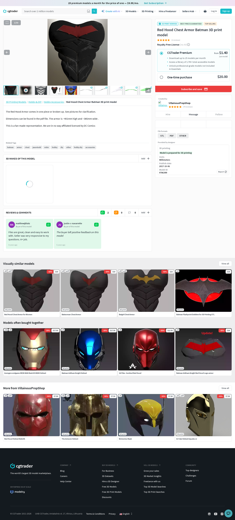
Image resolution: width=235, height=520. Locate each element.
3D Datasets (107, 476)
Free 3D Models (109, 486)
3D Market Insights (152, 476)
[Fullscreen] (7, 22)
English (124, 514)
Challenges (191, 475)
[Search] (94, 11)
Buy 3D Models (108, 465)
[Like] (168, 124)
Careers (63, 476)
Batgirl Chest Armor (127, 314)
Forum (189, 480)
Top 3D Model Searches (155, 486)
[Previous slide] (7, 52)
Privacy (112, 513)
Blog (62, 470)
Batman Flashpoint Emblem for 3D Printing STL (195, 314)
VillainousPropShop (179, 103)
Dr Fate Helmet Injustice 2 (186, 439)
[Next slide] (148, 52)
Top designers (192, 470)
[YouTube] (216, 514)
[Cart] (205, 11)
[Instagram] (222, 514)
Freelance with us (152, 481)
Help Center (65, 481)
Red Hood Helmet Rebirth (14, 439)
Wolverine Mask (125, 439)
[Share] (219, 124)
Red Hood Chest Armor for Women (18, 314)
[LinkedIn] (209, 514)
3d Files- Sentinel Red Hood (130, 373)
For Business (108, 470)
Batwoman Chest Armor (71, 314)
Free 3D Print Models (112, 491)
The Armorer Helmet (70, 439)
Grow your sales (151, 470)
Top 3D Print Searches (154, 491)
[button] (88, 11)
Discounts (106, 497)
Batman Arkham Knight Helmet (74, 373)
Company (64, 465)
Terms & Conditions (95, 513)
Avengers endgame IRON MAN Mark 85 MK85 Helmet (25, 373)
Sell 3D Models (151, 465)
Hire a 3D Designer (110, 481)
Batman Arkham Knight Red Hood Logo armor (194, 373)
